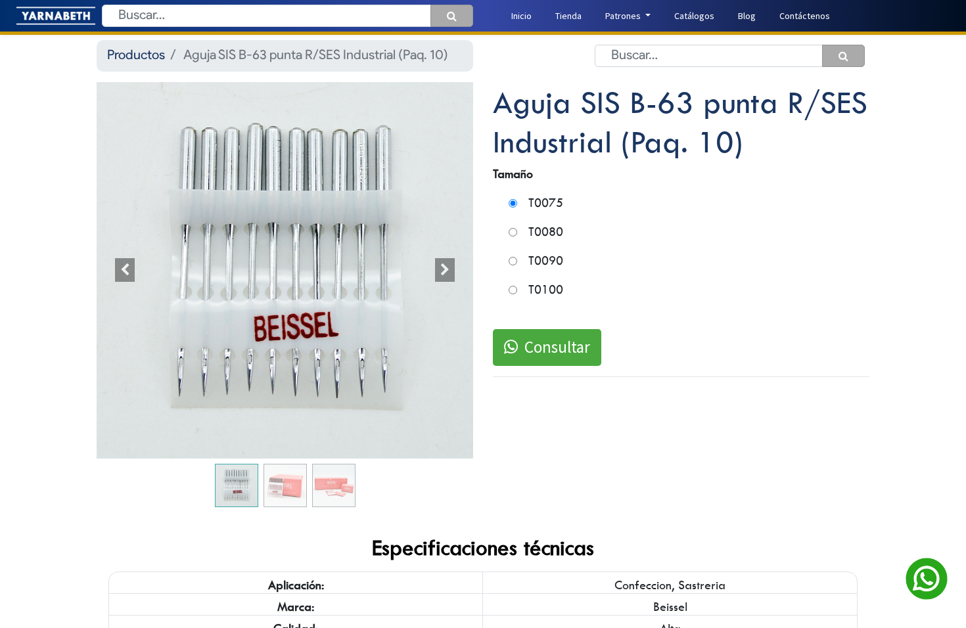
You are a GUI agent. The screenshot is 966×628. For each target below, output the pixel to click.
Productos (136, 55)
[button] (125, 270)
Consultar (557, 346)
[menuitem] (521, 16)
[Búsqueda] (451, 16)
